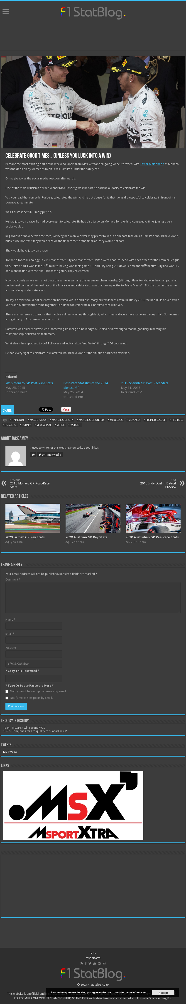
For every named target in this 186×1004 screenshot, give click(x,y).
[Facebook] (85, 963)
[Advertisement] (93, 36)
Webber (75, 424)
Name (10, 619)
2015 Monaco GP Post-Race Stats (29, 383)
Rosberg (10, 424)
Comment (12, 579)
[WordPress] (99, 963)
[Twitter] (90, 963)
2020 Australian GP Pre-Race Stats (152, 537)
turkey (26, 424)
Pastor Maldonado (152, 164)
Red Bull (177, 420)
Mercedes (116, 420)
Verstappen (44, 424)
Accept (163, 993)
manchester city (62, 420)
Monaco (134, 420)
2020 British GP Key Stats (25, 537)
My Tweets (10, 751)
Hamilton (18, 420)
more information (136, 992)
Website (10, 647)
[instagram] (104, 963)
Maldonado (38, 420)
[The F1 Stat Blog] (93, 12)
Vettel (60, 424)
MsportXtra (93, 958)
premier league (156, 420)
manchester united (91, 420)
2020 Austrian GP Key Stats (86, 537)
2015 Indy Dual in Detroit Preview (158, 484)
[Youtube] (94, 963)
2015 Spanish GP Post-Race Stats (144, 383)
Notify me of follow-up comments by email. (38, 691)
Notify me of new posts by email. (31, 697)
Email (10, 633)
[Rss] (81, 963)
